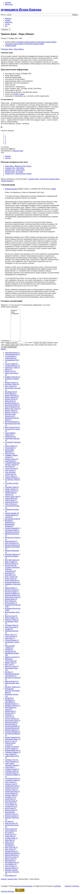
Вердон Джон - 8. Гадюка (14, 172)
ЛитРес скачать (18, 94)
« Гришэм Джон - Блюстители (38, 179)
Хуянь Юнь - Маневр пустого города (18, 166)
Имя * (3, 342)
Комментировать (11, 189)
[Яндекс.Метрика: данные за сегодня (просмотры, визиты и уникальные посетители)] (7, 891)
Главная (3, 879)
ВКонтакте (9, 4)
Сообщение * (5, 340)
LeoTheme (57, 886)
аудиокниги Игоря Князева (23, 886)
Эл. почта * (29, 342)
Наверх (3, 349)
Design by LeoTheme (72, 886)
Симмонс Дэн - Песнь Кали (15, 170)
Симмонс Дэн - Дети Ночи (14, 168)
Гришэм (8, 156)
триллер (8, 158)
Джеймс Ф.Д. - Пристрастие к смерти (18, 173)
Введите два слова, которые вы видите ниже (41, 345)
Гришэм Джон (18, 151)
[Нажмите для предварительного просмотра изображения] (12, 49)
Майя (54, 189)
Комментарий (10, 45)
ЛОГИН (8, 2)
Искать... (4, 15)
